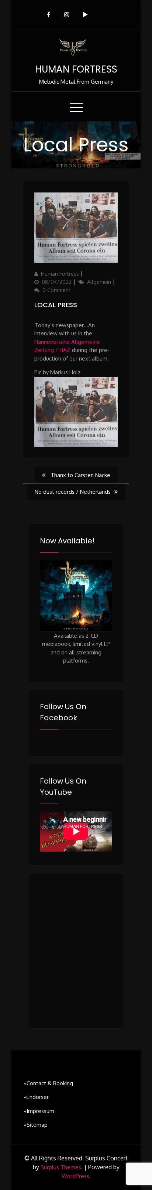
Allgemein (99, 282)
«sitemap (36, 1124)
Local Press (55, 304)
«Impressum (39, 1110)
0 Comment (56, 290)
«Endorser (36, 1096)
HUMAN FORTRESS (76, 69)
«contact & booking (48, 1083)
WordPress (75, 1176)
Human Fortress (60, 274)
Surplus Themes (61, 1167)
